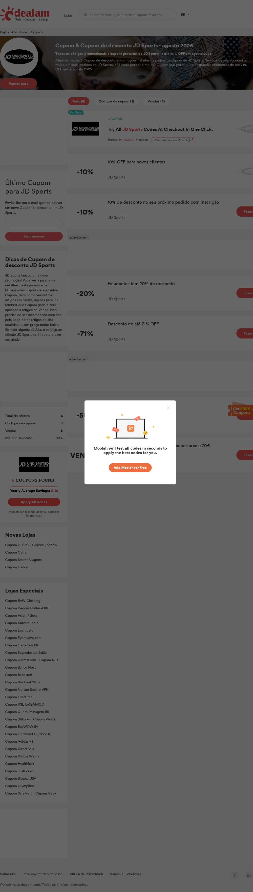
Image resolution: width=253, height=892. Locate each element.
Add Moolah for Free (130, 467)
